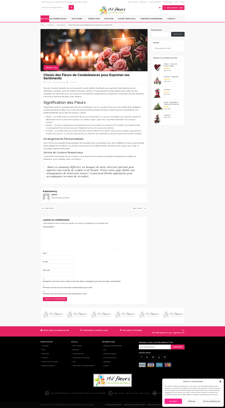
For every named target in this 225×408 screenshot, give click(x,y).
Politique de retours (48, 366)
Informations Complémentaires (84, 366)
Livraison (45, 358)
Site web (46, 270)
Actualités (50, 25)
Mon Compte (77, 346)
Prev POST (49, 208)
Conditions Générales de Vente (134, 405)
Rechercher (156, 30)
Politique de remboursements (157, 405)
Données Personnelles (113, 405)
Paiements (45, 354)
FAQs (43, 350)
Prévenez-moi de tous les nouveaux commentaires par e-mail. (67, 287)
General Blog (61, 25)
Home (42, 25)
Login (182, 2)
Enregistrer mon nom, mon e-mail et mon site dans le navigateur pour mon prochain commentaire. (82, 281)
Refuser (191, 401)
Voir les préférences (211, 401)
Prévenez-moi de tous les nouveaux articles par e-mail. (65, 294)
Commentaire (49, 227)
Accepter (173, 401)
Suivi (74, 362)
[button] (220, 381)
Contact (106, 366)
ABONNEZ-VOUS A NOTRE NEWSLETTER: (156, 342)
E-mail (46, 262)
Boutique (76, 350)
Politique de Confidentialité (112, 346)
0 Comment (73, 82)
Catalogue (106, 362)
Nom (45, 253)
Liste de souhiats (78, 354)
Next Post (138, 208)
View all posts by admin (60, 198)
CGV (104, 350)
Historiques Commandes (81, 358)
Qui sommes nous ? (110, 358)
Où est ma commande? (50, 362)
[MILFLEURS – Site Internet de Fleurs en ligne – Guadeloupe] (112, 10)
